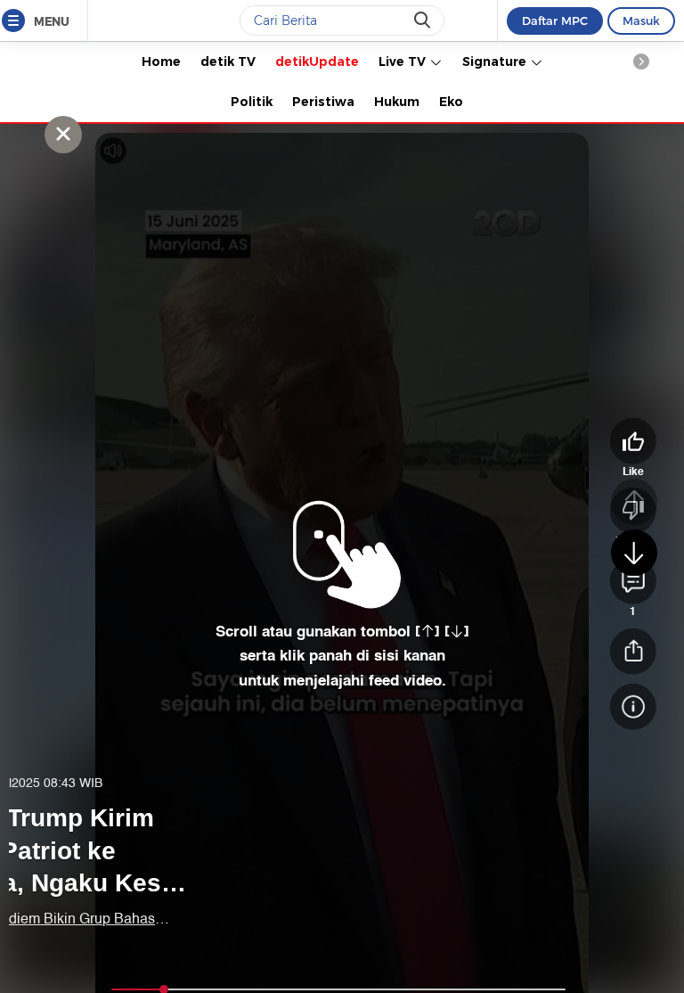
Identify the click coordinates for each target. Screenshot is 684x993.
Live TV (404, 61)
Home (161, 61)
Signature (496, 61)
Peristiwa (323, 101)
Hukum (396, 101)
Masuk (641, 20)
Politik (252, 101)
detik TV (228, 61)
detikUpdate (317, 61)
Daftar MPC (555, 20)
